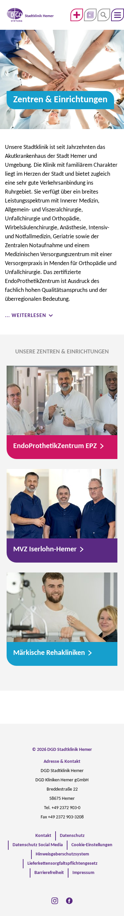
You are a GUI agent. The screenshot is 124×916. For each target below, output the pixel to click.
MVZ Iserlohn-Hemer (45, 549)
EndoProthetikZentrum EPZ (56, 446)
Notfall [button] (76, 15)
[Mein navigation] (117, 15)
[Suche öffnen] (104, 15)
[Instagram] (55, 900)
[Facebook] (69, 900)
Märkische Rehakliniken (50, 653)
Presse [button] (90, 15)
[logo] (30, 15)
